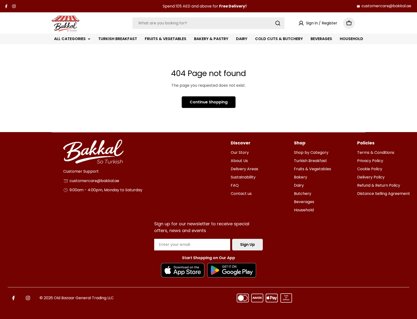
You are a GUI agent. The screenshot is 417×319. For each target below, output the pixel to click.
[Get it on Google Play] (231, 270)
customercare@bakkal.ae (386, 6)
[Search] (278, 23)
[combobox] (208, 23)
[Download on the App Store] (182, 270)
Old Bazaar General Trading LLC (84, 298)
